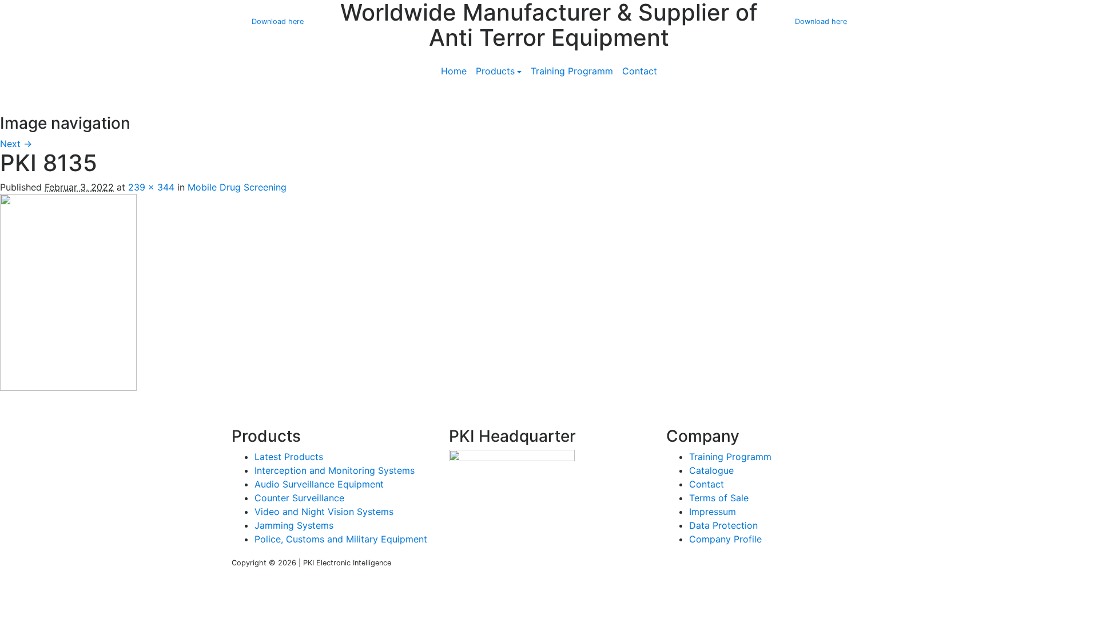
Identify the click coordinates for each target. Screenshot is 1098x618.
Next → (16, 143)
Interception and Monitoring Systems (334, 470)
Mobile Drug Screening (237, 187)
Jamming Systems (293, 525)
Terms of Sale (719, 498)
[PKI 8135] (68, 291)
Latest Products (288, 456)
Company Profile (725, 539)
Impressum (712, 511)
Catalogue (711, 470)
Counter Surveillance (299, 498)
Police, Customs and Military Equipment (340, 539)
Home (454, 71)
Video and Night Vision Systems (323, 511)
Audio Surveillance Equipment (319, 484)
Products (495, 71)
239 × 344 (151, 187)
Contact (639, 71)
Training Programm (572, 71)
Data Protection (723, 525)
